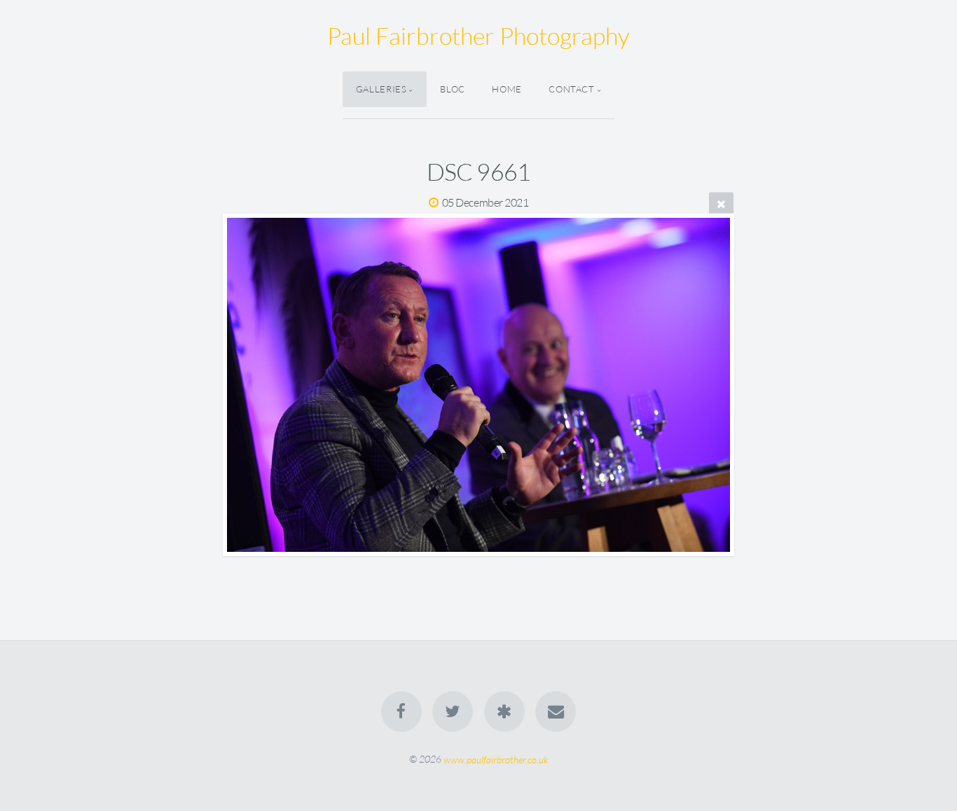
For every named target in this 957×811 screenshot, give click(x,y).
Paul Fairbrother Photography (478, 35)
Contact (571, 89)
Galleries (381, 89)
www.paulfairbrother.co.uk (495, 759)
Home (507, 89)
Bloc (452, 89)
